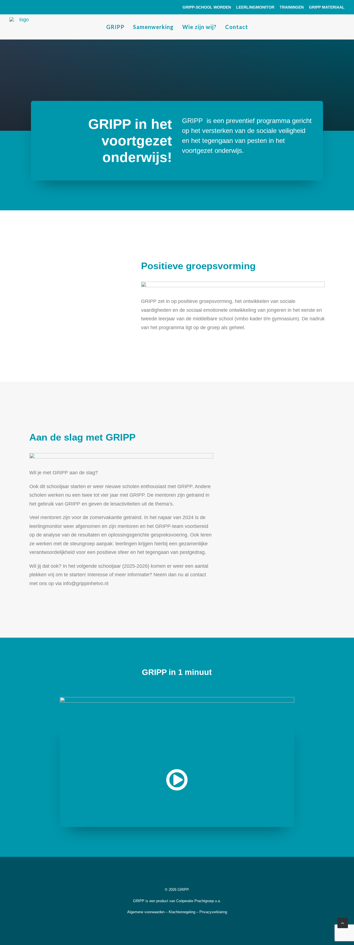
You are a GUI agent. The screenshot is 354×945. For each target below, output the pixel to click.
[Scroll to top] (342, 922)
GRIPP (115, 26)
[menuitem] (208, 7)
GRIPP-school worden (207, 7)
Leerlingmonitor (255, 7)
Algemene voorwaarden (146, 912)
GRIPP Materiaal (327, 7)
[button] (177, 789)
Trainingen (292, 7)
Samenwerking (153, 26)
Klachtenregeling (182, 912)
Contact (236, 26)
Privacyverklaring (213, 912)
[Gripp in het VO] (21, 26)
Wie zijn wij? (199, 26)
